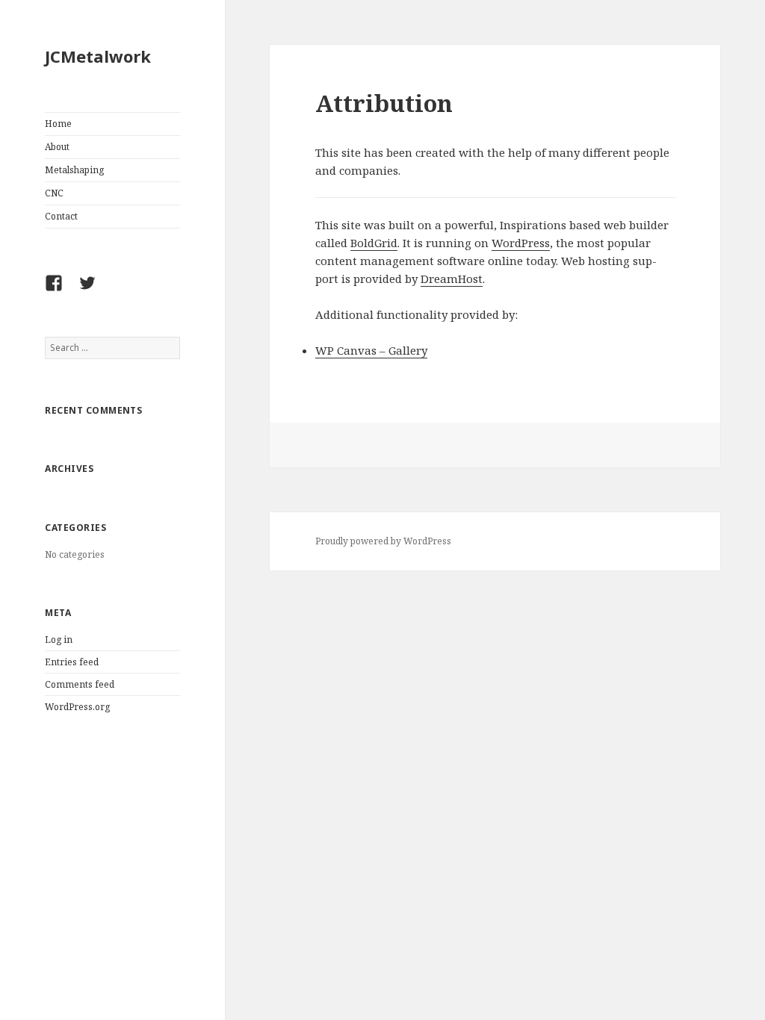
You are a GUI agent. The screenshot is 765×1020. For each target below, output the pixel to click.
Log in (58, 639)
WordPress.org (77, 706)
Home (58, 123)
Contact (61, 216)
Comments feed (79, 684)
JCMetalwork (98, 56)
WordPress (521, 242)
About (57, 146)
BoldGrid (373, 242)
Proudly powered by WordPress (383, 541)
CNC (54, 193)
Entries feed (72, 662)
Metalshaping (74, 170)
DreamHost (452, 278)
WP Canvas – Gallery (371, 350)
